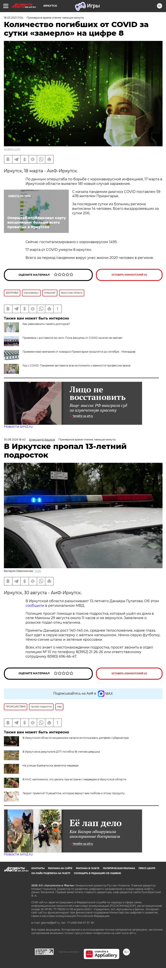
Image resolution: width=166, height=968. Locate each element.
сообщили (35, 605)
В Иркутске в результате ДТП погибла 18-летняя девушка (61, 751)
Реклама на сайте (60, 868)
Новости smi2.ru (18, 426)
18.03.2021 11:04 (13, 17)
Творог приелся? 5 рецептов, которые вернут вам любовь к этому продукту (73, 793)
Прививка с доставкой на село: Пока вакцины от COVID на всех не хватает (72, 337)
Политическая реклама (119, 868)
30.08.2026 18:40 (15, 439)
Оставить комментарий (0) (129, 274)
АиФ (38, 571)
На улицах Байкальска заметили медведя (50, 765)
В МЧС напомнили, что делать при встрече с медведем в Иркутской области (74, 779)
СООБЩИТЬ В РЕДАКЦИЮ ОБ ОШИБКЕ (97, 873)
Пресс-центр (147, 868)
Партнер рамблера (68, 951)
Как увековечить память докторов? (46, 324)
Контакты (38, 868)
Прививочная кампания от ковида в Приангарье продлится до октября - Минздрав (78, 351)
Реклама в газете (87, 868)
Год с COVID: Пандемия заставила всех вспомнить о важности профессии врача (76, 365)
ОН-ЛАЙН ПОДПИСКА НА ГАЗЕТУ (50, 873)
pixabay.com (12, 149)
